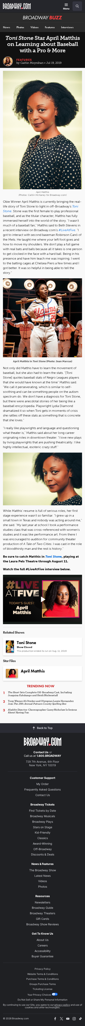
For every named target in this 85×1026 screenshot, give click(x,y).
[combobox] (75, 6)
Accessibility (43, 951)
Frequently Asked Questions (42, 789)
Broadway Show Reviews (42, 924)
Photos (20, 27)
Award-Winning (42, 843)
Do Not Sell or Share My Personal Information (42, 999)
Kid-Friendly (42, 832)
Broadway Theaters (42, 913)
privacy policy (62, 1004)
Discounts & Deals (42, 854)
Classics (42, 838)
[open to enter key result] (77, 6)
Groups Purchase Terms (42, 984)
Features (50, 27)
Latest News (42, 875)
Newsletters (42, 902)
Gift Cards (42, 918)
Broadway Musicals (42, 816)
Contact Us (40, 752)
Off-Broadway (42, 849)
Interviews (67, 27)
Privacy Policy (43, 968)
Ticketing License (42, 989)
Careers (43, 945)
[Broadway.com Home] (17, 6)
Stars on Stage (42, 827)
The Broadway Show (42, 870)
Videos (34, 27)
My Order (42, 784)
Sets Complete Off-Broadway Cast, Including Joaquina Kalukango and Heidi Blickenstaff (40, 694)
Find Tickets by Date (42, 810)
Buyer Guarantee (42, 956)
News (6, 27)
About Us (42, 940)
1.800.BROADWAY (49, 755)
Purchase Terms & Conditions (42, 978)
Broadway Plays (42, 821)
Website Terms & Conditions (42, 974)
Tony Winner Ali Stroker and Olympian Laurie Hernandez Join (40, 702)
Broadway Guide (42, 907)
